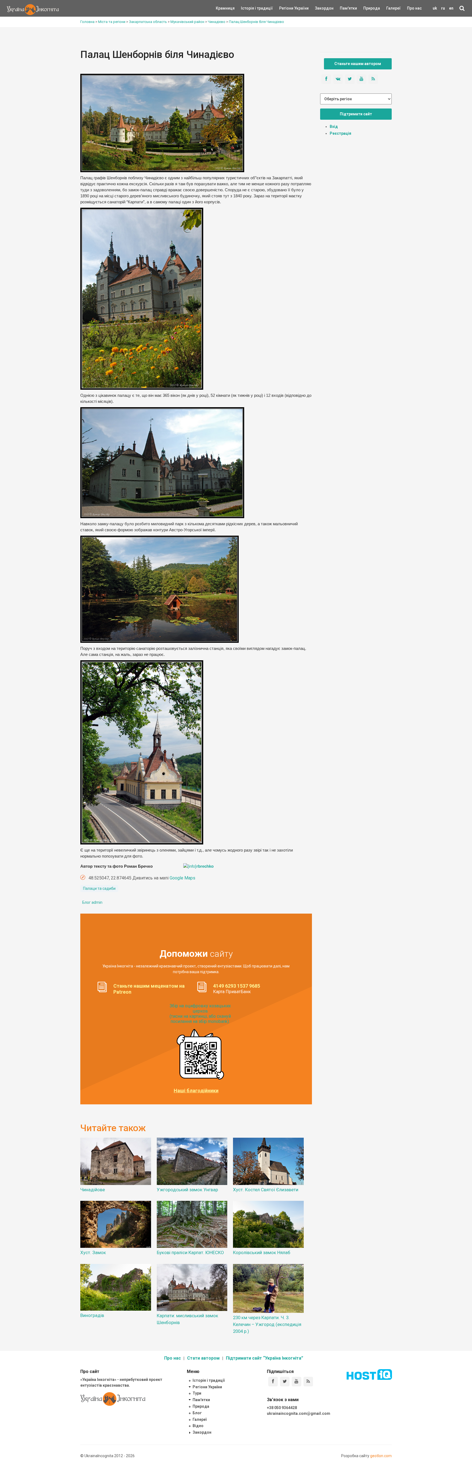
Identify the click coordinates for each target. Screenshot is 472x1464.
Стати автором (203, 1358)
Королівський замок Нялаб (261, 1252)
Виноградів (92, 1315)
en (451, 8)
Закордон (319, 8)
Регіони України (286, 8)
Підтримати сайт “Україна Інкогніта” (264, 1358)
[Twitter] (285, 1381)
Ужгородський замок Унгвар (187, 1189)
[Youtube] (296, 1381)
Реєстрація (340, 133)
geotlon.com (381, 1456)
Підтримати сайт (356, 114)
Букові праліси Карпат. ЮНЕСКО (190, 1252)
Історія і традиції (249, 8)
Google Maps (182, 878)
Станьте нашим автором (357, 63)
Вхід (334, 126)
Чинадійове (92, 1189)
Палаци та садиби (99, 888)
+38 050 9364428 (282, 1408)
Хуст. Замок (93, 1252)
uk (435, 8)
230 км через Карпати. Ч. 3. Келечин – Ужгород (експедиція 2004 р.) (267, 1324)
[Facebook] (273, 1381)
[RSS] (308, 1381)
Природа (367, 8)
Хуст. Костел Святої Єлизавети (265, 1189)
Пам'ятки (344, 8)
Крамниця (225, 8)
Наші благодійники (196, 1090)
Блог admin (92, 902)
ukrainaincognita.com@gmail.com (298, 1413)
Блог (197, 1413)
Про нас (414, 8)
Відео (198, 1426)
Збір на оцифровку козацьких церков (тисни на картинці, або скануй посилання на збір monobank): (200, 1013)
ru (443, 8)
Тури (197, 1393)
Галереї (393, 8)
